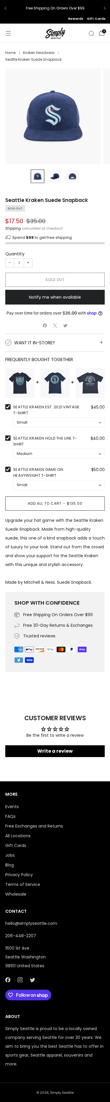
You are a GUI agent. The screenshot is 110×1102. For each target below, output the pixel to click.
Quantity (14, 254)
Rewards (75, 18)
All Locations (18, 836)
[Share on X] (55, 325)
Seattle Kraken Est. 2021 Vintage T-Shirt (46, 410)
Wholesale (15, 894)
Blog (9, 865)
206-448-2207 (20, 936)
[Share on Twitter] (65, 325)
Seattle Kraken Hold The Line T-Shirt (45, 441)
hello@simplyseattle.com (31, 923)
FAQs (10, 816)
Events (12, 807)
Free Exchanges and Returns (34, 826)
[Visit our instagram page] (20, 980)
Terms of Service (22, 884)
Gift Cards (96, 18)
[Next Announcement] (104, 8)
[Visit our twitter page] (32, 980)
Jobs (10, 855)
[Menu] (8, 33)
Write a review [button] (55, 751)
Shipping (13, 228)
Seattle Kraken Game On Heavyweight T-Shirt (38, 472)
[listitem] (55, 8)
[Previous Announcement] (5, 8)
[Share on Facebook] (45, 325)
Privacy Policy (19, 875)
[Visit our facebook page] (7, 980)
